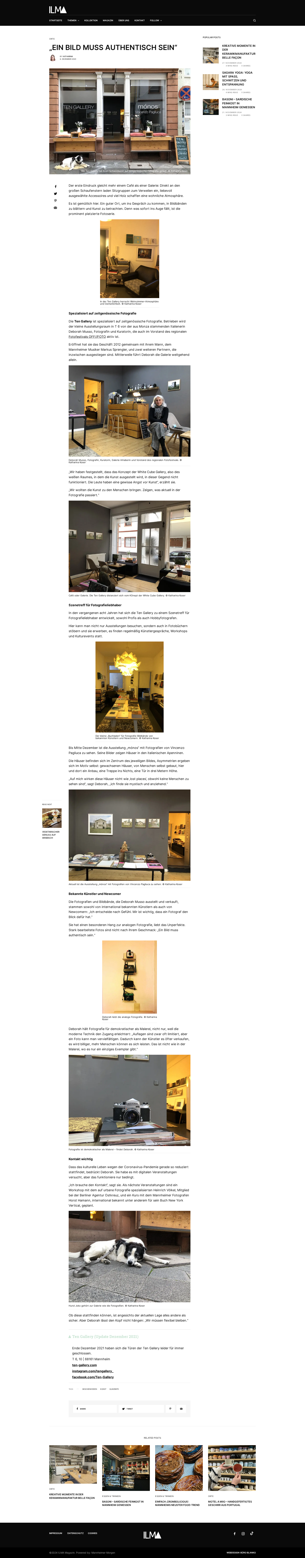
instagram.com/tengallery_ (92, 1371)
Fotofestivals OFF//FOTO (87, 337)
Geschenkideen (89, 1389)
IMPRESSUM (55, 1533)
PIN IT (131, 260)
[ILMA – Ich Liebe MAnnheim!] (58, 9)
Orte (52, 39)
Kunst (103, 1389)
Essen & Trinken (111, 1496)
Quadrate (114, 1389)
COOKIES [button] (92, 1533)
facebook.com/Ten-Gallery (93, 1377)
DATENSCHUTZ (75, 1533)
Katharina (68, 56)
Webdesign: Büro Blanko (241, 1552)
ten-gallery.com (84, 1365)
